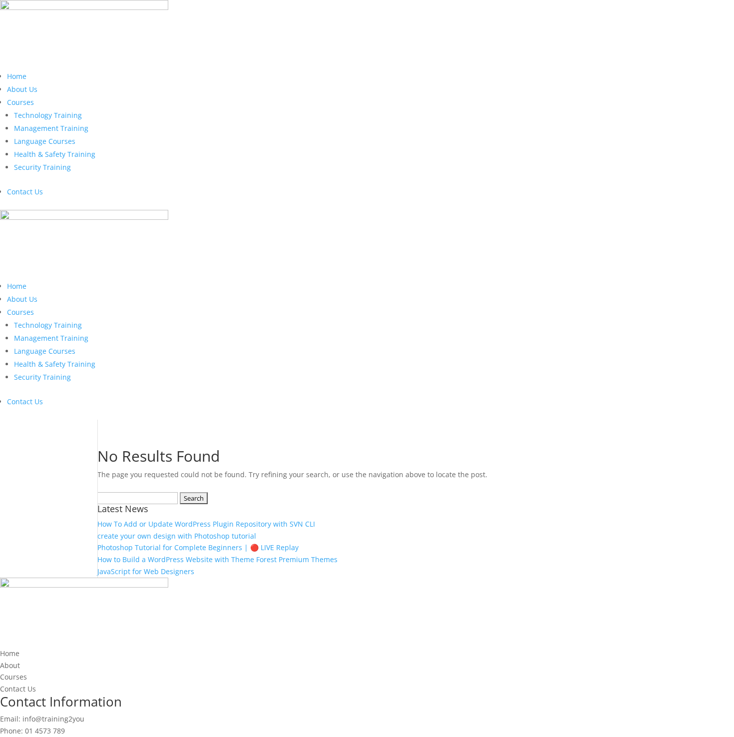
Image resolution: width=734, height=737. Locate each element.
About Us (22, 89)
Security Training (42, 167)
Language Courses (44, 141)
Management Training (51, 128)
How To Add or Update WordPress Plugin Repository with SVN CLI (206, 524)
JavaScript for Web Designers (145, 571)
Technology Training (48, 115)
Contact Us (25, 191)
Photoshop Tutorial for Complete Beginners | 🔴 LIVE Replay (198, 547)
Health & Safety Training (54, 154)
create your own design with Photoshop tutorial (176, 536)
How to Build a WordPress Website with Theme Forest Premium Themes (217, 559)
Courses (20, 102)
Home (16, 76)
